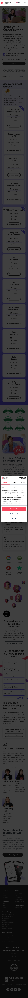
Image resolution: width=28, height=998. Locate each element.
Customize (13, 513)
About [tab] (23, 482)
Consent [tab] (5, 482)
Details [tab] (14, 482)
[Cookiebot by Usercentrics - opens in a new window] (19, 478)
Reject (14, 518)
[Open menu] (24, 2)
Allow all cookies (14, 508)
